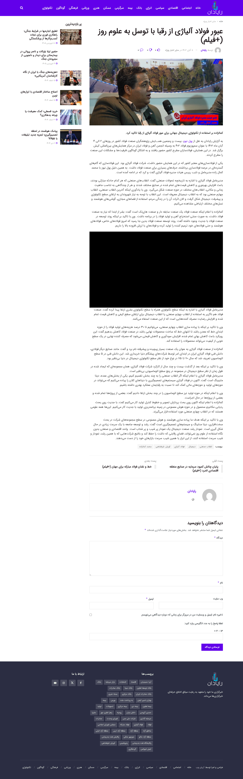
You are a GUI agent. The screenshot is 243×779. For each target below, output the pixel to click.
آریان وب (200, 767)
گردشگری (132, 749)
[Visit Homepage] (215, 8)
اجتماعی (187, 8)
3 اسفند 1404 (50, 119)
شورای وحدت (112, 718)
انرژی (149, 8)
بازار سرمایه (110, 682)
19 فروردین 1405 (49, 63)
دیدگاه (218, 538)
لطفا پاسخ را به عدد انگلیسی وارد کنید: (203, 623)
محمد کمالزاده (145, 446)
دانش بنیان (130, 712)
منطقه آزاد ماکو (145, 737)
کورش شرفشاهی (163, 446)
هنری (96, 8)
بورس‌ (113, 700)
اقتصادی (173, 8)
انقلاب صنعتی (206, 446)
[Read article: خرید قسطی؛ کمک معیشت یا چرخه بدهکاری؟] (70, 117)
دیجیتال (192, 446)
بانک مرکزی (126, 694)
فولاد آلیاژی (179, 446)
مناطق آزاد (147, 730)
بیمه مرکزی (122, 706)
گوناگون (60, 8)
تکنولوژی (47, 8)
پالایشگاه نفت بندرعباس (141, 743)
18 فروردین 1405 (49, 43)
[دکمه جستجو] (21, 8)
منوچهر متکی (129, 737)
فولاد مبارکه (124, 724)
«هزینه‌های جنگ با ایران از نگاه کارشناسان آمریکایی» (40, 74)
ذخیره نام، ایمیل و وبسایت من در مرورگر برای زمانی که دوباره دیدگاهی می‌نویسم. (182, 615)
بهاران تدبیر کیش (144, 700)
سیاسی (160, 8)
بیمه (130, 8)
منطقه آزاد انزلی (102, 730)
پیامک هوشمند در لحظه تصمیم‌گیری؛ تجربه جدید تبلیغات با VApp (39, 135)
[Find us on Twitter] (72, 683)
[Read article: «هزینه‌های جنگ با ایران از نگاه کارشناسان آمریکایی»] (70, 78)
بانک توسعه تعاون (144, 688)
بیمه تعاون (147, 706)
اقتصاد (133, 682)
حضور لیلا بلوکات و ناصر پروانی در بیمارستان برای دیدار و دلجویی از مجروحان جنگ (38, 55)
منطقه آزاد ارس (119, 730)
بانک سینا (128, 688)
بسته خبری (113, 694)
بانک (139, 8)
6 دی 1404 (51, 143)
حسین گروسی (145, 712)
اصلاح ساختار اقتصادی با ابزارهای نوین (39, 94)
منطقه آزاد (134, 730)
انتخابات (123, 682)
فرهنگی (73, 8)
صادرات (99, 718)
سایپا (94, 712)
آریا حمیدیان (146, 682)
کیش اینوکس (146, 749)
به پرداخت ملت (126, 700)
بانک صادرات (114, 688)
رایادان (204, 50)
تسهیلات (109, 706)
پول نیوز (187, 141)
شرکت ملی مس (129, 718)
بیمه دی (135, 706)
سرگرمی (119, 8)
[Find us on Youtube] (55, 683)
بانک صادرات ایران (143, 694)
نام (220, 583)
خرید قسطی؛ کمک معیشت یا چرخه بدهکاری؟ (41, 113)
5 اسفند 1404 (50, 80)
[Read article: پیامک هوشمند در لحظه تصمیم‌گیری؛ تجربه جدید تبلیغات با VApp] (70, 137)
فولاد (149, 724)
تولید (99, 706)
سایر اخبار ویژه (209, 21)
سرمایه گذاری (145, 718)
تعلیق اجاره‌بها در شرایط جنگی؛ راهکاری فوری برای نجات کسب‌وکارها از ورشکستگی (40, 35)
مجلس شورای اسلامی (106, 724)
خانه (198, 8)
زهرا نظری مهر (106, 712)
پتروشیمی (124, 743)
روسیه (119, 712)
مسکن (107, 8)
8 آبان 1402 (187, 50)
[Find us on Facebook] (80, 683)
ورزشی (85, 8)
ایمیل (150, 599)
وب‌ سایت (218, 599)
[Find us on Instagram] (63, 683)
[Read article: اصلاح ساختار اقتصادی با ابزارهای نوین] (70, 97)
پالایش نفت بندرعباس (110, 737)
